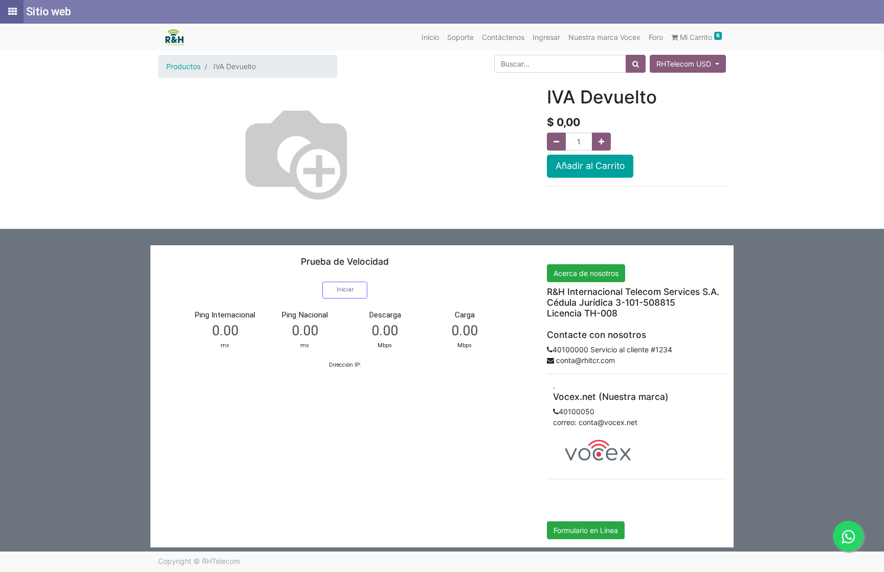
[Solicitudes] (12, 12)
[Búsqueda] (636, 64)
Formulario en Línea (586, 530)
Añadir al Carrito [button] (590, 165)
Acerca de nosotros (586, 273)
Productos (183, 66)
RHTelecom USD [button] (684, 63)
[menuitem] (430, 37)
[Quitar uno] (556, 142)
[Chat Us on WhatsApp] (848, 536)
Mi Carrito (699, 36)
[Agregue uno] (601, 142)
